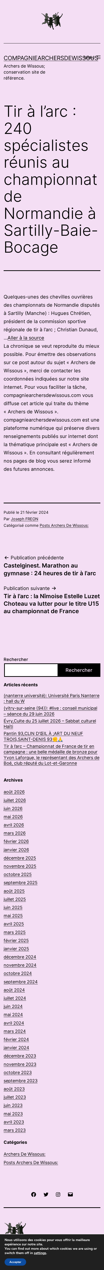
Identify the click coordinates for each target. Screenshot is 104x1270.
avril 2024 (14, 1023)
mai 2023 (13, 1113)
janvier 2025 (16, 948)
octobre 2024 (18, 973)
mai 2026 (13, 816)
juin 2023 (13, 1105)
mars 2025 (15, 932)
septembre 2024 (21, 981)
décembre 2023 (20, 1055)
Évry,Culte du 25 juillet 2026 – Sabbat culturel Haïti (50, 723)
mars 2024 (15, 1031)
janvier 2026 (16, 849)
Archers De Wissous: (24, 1154)
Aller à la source (25, 338)
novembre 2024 (20, 965)
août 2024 (14, 989)
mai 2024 (13, 1014)
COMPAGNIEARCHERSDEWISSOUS (51, 58)
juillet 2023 (15, 1097)
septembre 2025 (20, 882)
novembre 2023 (20, 1064)
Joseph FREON (24, 518)
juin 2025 (13, 907)
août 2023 (14, 1088)
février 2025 (16, 940)
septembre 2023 (20, 1080)
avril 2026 (14, 824)
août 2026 (14, 791)
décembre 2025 (20, 858)
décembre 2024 (20, 956)
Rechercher (16, 659)
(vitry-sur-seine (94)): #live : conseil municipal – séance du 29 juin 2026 (50, 711)
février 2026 (16, 841)
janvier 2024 (16, 1047)
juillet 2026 (15, 800)
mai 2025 (13, 915)
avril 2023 (14, 1121)
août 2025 (14, 891)
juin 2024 (13, 1006)
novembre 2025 (20, 866)
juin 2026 (13, 808)
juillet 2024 (15, 998)
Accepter (15, 1262)
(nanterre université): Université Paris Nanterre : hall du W (51, 698)
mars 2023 (15, 1130)
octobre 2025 (18, 874)
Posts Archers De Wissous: (64, 525)
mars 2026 (15, 833)
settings (40, 1253)
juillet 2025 (15, 899)
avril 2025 (14, 923)
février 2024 (16, 1039)
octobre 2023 (18, 1072)
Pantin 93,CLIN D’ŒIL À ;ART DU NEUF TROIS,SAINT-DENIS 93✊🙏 (43, 736)
